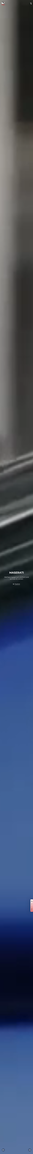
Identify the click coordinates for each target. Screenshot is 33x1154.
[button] (30, 3)
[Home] (3, 3)
